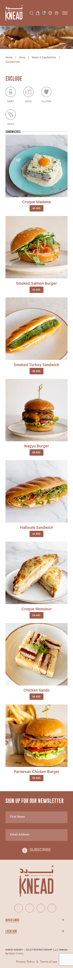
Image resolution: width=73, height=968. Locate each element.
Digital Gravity (16, 954)
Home (8, 58)
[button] (36, 187)
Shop (22, 58)
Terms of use (48, 962)
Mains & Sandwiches (44, 58)
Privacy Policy (25, 962)
